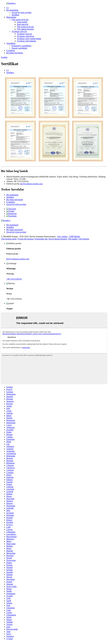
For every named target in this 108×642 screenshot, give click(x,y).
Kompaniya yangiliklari (21, 46)
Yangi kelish (22, 22)
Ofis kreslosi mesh (8, 239)
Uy (7, 8)
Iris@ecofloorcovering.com (17, 259)
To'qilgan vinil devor (25, 36)
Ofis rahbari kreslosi (25, 29)
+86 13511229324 (14, 279)
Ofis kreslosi (83, 239)
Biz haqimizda (12, 10)
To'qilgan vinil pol (19, 31)
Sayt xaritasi (62, 236)
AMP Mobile (74, 236)
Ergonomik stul (41, 239)
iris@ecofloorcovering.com (31, 184)
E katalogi (10, 50)
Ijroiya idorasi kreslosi (57, 239)
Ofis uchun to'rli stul (20, 19)
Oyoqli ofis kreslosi (25, 239)
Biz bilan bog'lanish (14, 53)
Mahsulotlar (11, 17)
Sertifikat (15, 15)
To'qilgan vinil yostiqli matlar (29, 38)
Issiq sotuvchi (22, 24)
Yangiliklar (10, 43)
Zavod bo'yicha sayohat (21, 12)
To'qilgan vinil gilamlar (26, 41)
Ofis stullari (72, 239)
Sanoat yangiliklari (19, 48)
